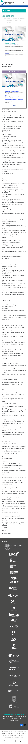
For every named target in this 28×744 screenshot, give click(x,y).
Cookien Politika (18, 737)
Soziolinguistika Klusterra (10, 18)
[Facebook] (21, 725)
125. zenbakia (7, 22)
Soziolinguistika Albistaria (13, 20)
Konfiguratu (21, 741)
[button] (23, 2)
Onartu (6, 741)
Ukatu (12, 741)
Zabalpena (22, 18)
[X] (25, 725)
